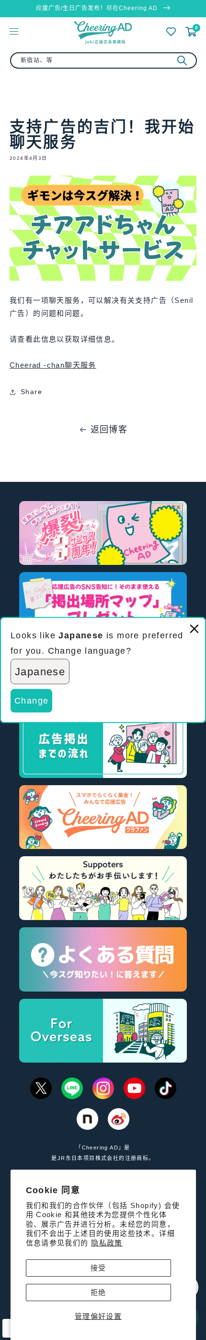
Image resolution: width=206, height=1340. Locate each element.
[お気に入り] (171, 31)
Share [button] (31, 391)
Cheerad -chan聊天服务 (53, 365)
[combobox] (103, 60)
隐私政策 (107, 1243)
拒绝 (98, 1292)
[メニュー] (14, 31)
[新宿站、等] (182, 60)
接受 (98, 1268)
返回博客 (109, 429)
